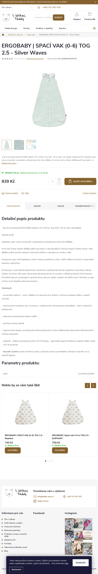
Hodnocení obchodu (12, 526)
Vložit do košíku (82, 181)
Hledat (58, 17)
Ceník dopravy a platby (13, 523)
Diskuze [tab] (61, 206)
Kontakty (7, 543)
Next (93, 385)
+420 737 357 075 (74, 496)
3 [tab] (50, 461)
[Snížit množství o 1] (59, 183)
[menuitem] (11, 28)
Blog (6, 551)
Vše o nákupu (6, 7)
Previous (87, 385)
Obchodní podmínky (12, 530)
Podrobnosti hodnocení (35, 59)
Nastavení (16, 569)
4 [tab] (52, 461)
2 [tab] (47, 461)
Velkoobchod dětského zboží (15, 547)
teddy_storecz (42, 501)
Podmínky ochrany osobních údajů (15, 535)
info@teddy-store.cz (45, 496)
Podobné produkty (83, 206)
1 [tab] (45, 461)
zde (66, 563)
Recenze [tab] (37, 206)
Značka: (89, 193)
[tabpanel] (25, 425)
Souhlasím (80, 562)
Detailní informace (9, 163)
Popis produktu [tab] (13, 206)
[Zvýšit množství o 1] (59, 179)
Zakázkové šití (9, 540)
